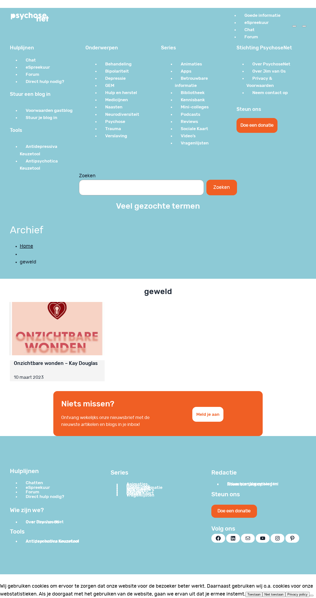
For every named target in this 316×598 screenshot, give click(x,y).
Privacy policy (297, 594)
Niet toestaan (273, 594)
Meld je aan (207, 414)
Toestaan (253, 594)
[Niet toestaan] (312, 595)
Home (26, 246)
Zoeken (87, 175)
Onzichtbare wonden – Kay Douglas (56, 363)
